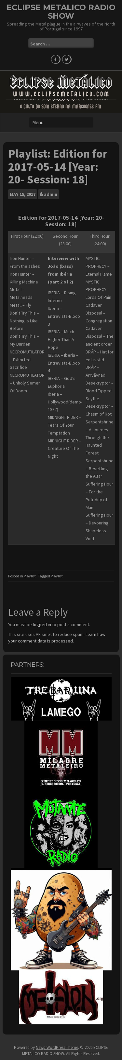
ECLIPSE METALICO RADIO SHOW (61, 12)
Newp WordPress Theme (57, 1047)
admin (50, 194)
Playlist (30, 575)
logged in (42, 624)
